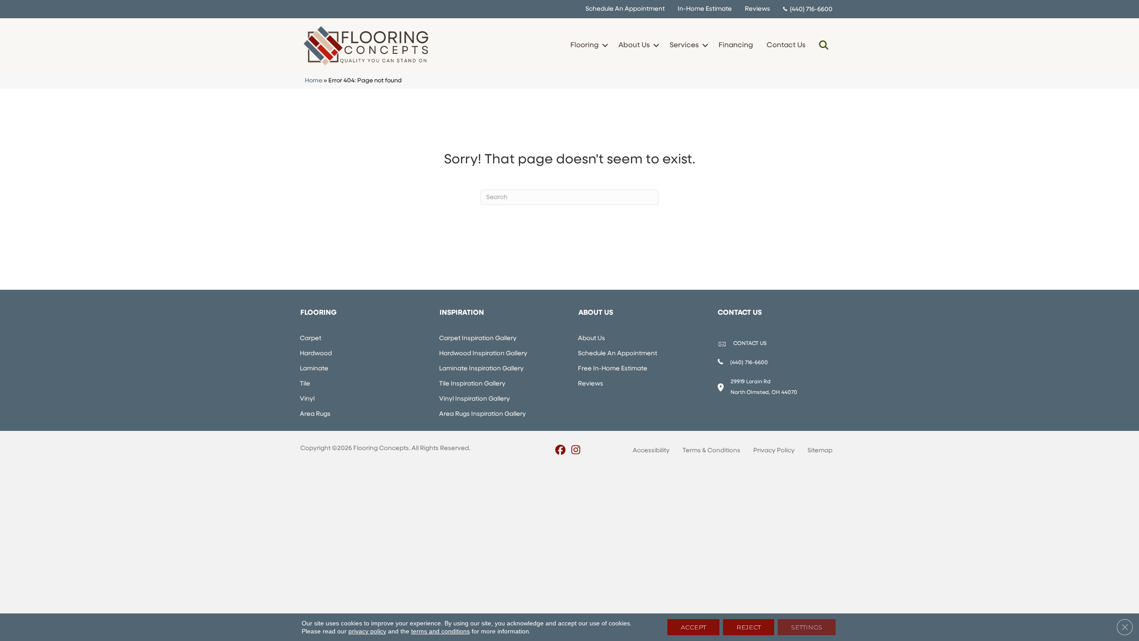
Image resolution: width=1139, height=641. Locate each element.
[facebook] (560, 451)
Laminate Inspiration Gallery (481, 368)
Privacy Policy (774, 450)
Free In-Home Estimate (612, 368)
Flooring (584, 45)
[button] (604, 45)
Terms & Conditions (711, 450)
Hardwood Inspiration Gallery (483, 353)
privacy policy (367, 631)
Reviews (757, 9)
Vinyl (307, 399)
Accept (693, 627)
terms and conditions (440, 631)
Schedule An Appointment (625, 9)
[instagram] (576, 451)
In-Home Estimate (705, 9)
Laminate (314, 368)
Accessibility (651, 450)
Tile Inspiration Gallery (472, 384)
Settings (806, 627)
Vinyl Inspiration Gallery (474, 399)
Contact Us (786, 45)
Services (684, 45)
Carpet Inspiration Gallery (478, 338)
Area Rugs (315, 414)
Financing (736, 45)
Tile (305, 384)
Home (313, 81)
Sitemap (820, 450)
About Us (634, 45)
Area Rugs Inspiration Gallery (482, 414)
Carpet (310, 338)
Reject (748, 627)
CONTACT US (750, 343)
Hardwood (316, 353)
